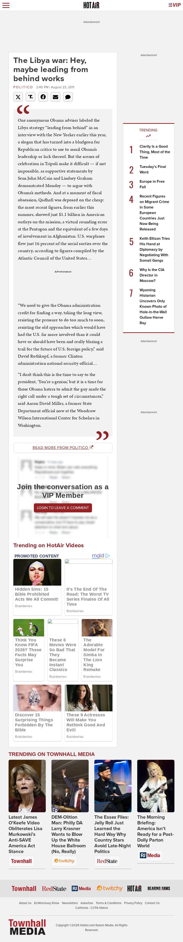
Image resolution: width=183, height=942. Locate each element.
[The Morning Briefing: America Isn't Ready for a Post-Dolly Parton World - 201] (155, 786)
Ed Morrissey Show (46, 903)
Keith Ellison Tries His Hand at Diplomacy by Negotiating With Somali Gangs (155, 249)
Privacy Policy (133, 903)
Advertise (87, 903)
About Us (25, 903)
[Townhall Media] (27, 927)
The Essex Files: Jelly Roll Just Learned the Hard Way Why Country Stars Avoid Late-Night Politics (112, 834)
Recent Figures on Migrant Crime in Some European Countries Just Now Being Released (154, 213)
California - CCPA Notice (91, 908)
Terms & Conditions (109, 903)
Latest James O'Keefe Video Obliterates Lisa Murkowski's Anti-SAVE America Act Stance (25, 834)
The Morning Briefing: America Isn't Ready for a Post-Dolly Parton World (155, 831)
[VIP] (175, 5)
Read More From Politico (61, 447)
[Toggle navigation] (6, 5)
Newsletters (70, 903)
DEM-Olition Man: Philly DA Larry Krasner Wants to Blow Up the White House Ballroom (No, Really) (68, 834)
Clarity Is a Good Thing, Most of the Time (155, 152)
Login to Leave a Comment (63, 507)
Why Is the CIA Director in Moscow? (152, 275)
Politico (24, 87)
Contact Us (152, 903)
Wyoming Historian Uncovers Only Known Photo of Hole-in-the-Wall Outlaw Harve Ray (153, 306)
